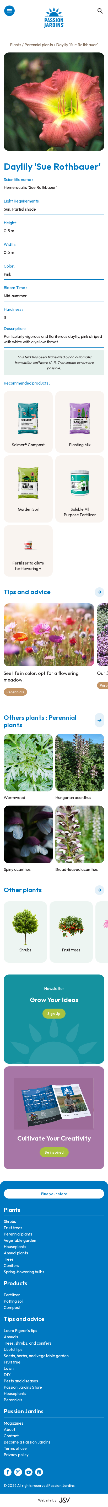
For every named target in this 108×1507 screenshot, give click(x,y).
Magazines (13, 1423)
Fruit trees (13, 1227)
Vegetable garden (20, 1240)
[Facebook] (8, 1473)
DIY (7, 1374)
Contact (11, 1435)
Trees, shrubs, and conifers (27, 1343)
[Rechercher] (97, 5)
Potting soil (13, 1301)
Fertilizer (12, 1294)
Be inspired (54, 1152)
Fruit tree (12, 1362)
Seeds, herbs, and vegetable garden (36, 1355)
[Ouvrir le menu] (9, 11)
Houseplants (15, 1246)
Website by (47, 1500)
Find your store (54, 1193)
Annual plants (16, 1252)
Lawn (9, 1368)
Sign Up (54, 1013)
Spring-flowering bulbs (24, 1271)
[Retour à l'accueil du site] (54, 20)
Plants (15, 44)
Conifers (11, 1265)
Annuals (11, 1336)
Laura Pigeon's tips (20, 1330)
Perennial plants (38, 44)
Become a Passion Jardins (27, 1442)
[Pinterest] (39, 1473)
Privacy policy (16, 1454)
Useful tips (13, 1349)
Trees (9, 1259)
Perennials (15, 692)
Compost (12, 1307)
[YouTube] (29, 1473)
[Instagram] (18, 1473)
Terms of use (15, 1448)
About (9, 1429)
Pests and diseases (21, 1380)
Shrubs (10, 1221)
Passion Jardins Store (23, 1387)
